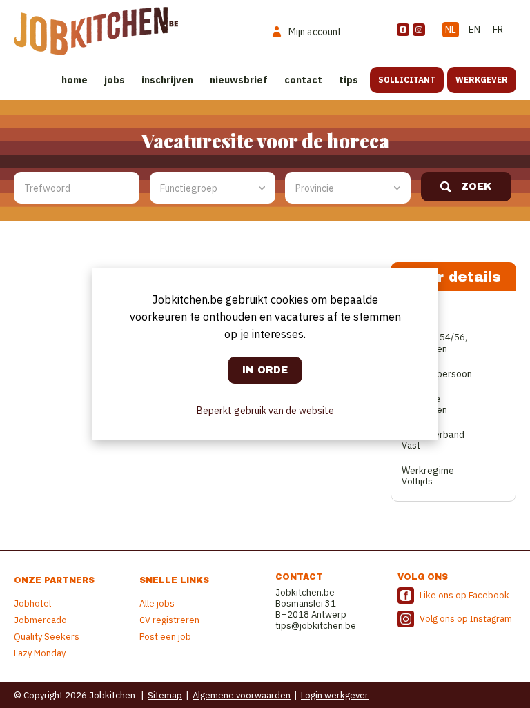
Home (74, 80)
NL (450, 29)
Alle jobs (157, 603)
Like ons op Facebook (464, 595)
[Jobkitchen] (96, 31)
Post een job (165, 636)
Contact (303, 80)
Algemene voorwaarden (242, 695)
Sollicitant (406, 80)
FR (498, 29)
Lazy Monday (40, 653)
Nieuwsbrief (239, 80)
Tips (348, 80)
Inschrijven (167, 80)
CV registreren (169, 620)
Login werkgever (335, 695)
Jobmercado (40, 620)
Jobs (114, 80)
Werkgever (481, 80)
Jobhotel (32, 603)
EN (474, 29)
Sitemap (165, 695)
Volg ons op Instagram (466, 619)
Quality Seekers (46, 636)
